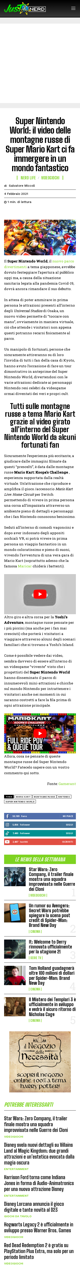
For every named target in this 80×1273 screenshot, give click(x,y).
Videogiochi (38, 895)
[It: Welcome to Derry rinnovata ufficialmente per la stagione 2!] (15, 949)
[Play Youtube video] (40, 594)
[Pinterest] (27, 212)
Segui (69, 824)
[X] (18, 212)
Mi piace (68, 816)
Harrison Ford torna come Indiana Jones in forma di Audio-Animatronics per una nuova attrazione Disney (39, 1183)
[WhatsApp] (36, 212)
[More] (46, 212)
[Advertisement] (40, 63)
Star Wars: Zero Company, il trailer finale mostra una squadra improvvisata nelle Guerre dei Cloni (52, 879)
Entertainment (16, 1169)
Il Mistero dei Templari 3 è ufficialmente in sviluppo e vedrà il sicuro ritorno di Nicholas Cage (52, 1007)
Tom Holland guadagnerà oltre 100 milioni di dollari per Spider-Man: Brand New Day (51, 975)
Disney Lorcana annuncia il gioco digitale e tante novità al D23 (34, 1207)
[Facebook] (8, 212)
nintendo (64, 797)
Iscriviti (67, 841)
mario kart (23, 797)
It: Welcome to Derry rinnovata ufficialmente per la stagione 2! (50, 946)
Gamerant (67, 783)
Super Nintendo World (20, 801)
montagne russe (44, 797)
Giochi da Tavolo (18, 1216)
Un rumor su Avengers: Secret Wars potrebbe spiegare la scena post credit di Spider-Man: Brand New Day (49, 915)
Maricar (25, 566)
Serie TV (35, 957)
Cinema (35, 931)
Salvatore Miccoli (22, 185)
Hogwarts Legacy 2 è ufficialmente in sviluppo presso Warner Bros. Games (38, 1227)
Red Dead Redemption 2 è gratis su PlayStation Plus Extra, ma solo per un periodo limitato (39, 1251)
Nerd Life (28, 178)
